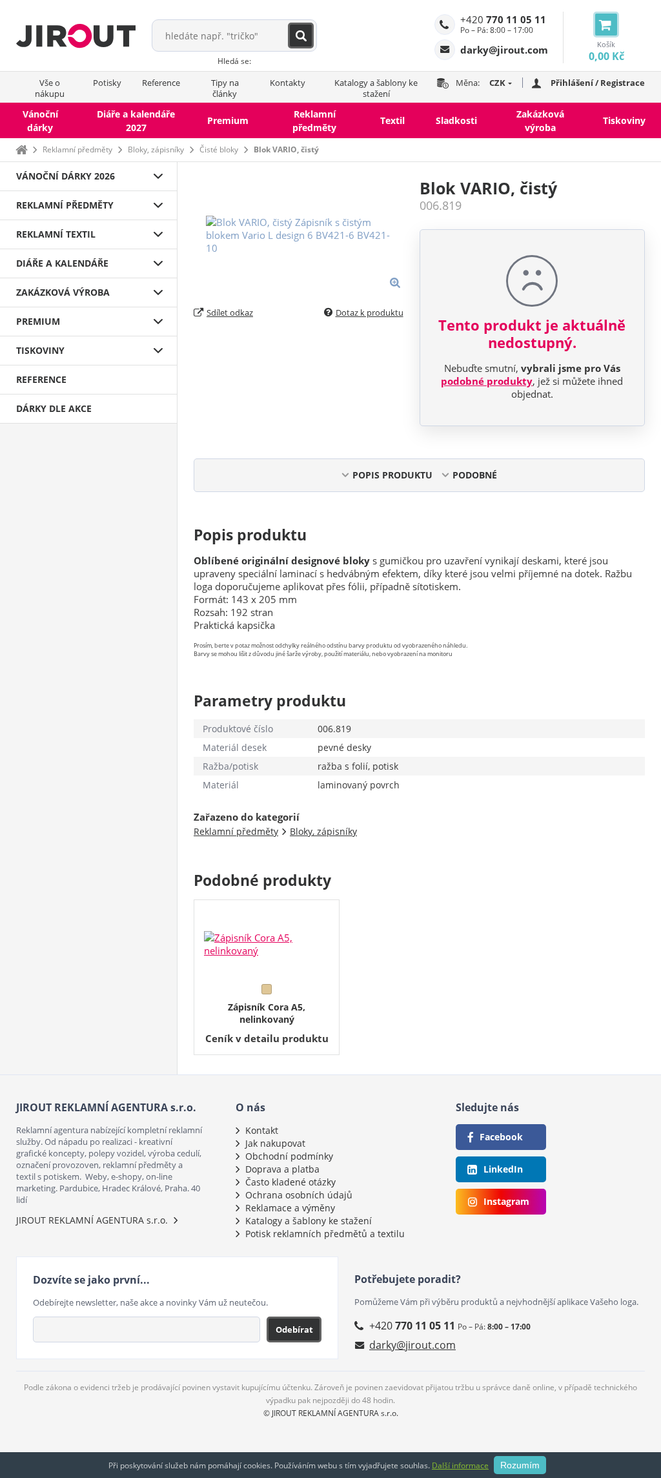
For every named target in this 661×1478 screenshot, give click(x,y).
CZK (497, 82)
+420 (503, 19)
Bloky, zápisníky (156, 149)
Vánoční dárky (40, 121)
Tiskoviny (624, 120)
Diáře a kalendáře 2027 (136, 121)
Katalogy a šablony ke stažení (376, 88)
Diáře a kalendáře (62, 263)
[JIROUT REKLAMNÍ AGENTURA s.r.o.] (76, 35)
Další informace (460, 1465)
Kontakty (287, 82)
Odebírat (294, 1329)
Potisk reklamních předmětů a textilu (325, 1233)
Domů (21, 149)
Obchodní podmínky (289, 1156)
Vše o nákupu (50, 88)
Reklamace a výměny (290, 1208)
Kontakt (261, 1130)
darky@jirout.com (412, 1345)
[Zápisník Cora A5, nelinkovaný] (266, 939)
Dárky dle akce (54, 408)
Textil (392, 120)
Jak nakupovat (275, 1143)
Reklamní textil (56, 234)
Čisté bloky (218, 149)
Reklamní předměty (314, 121)
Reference (161, 82)
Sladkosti (456, 120)
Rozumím (520, 1465)
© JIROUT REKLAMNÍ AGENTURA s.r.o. (330, 1413)
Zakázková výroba (540, 121)
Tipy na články (225, 88)
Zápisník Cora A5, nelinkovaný (266, 1013)
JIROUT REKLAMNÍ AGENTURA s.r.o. (92, 1220)
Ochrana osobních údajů (298, 1195)
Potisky (107, 82)
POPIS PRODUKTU (392, 475)
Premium (228, 120)
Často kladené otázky (290, 1182)
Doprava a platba (282, 1169)
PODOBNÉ (475, 475)
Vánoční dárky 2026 (65, 176)
